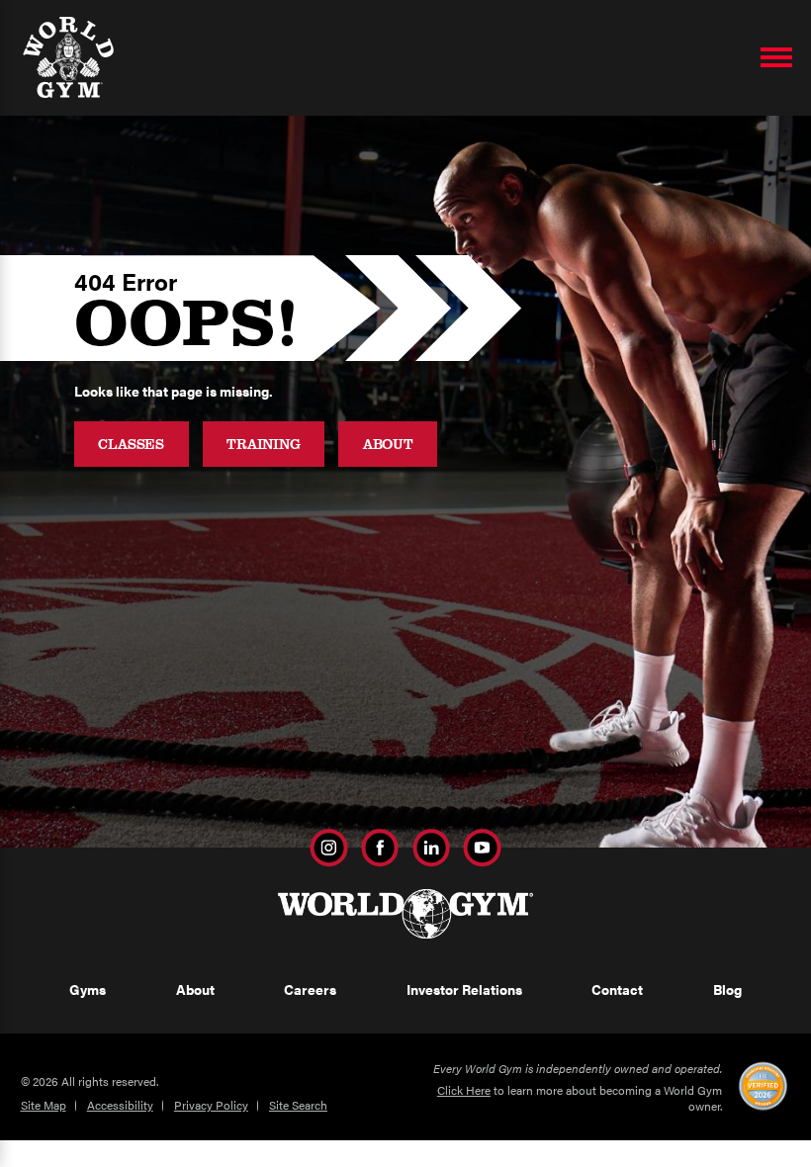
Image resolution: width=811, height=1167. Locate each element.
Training (263, 443)
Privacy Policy (211, 1105)
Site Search (298, 1105)
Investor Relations (464, 989)
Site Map (43, 1105)
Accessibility (120, 1105)
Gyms (87, 989)
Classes (131, 443)
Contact (617, 989)
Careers (310, 989)
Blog (727, 989)
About (388, 443)
